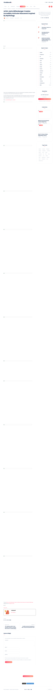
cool (43, 155)
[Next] (45, 139)
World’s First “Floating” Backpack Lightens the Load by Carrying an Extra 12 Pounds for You (46, 39)
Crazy (31, 6)
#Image (40, 150)
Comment (6, 640)
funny (39, 157)
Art (8, 6)
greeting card (43, 157)
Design (41, 66)
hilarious (48, 157)
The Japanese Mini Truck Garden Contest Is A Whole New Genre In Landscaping (10, 627)
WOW (27, 6)
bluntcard (40, 155)
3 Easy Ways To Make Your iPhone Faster (46, 28)
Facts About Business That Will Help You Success (45, 33)
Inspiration (41, 70)
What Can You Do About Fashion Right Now (43, 121)
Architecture (13, 6)
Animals (18, 6)
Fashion (41, 68)
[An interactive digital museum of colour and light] (22, 671)
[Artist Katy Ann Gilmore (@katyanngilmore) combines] (9, 671)
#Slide (46, 152)
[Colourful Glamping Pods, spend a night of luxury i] (47, 671)
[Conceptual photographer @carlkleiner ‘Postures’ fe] (34, 671)
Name (6, 647)
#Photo (40, 152)
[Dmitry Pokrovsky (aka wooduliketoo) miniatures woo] (34, 678)
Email (6, 650)
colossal (14, 99)
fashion (47, 155)
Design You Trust (11, 603)
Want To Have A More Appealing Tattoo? (43, 135)
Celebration (41, 58)
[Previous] (44, 139)
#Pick (43, 152)
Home (5, 6)
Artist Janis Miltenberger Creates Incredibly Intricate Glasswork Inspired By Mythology (19, 602)
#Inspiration (44, 150)
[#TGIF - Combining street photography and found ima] (22, 678)
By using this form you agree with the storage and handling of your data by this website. (18, 659)
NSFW (34, 6)
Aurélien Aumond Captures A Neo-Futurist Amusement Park (28, 627)
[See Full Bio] (15, 612)
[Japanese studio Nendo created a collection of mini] (9, 678)
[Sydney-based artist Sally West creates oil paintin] (47, 678)
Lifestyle (41, 72)
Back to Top (49, 689)
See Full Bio (13, 612)
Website (6, 654)
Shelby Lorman (41, 160)
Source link (5, 607)
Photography (23, 6)
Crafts (41, 60)
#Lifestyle (48, 150)
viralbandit (39, 123)
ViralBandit (8, 2)
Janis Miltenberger (8, 99)
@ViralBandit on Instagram (28, 676)
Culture (41, 64)
